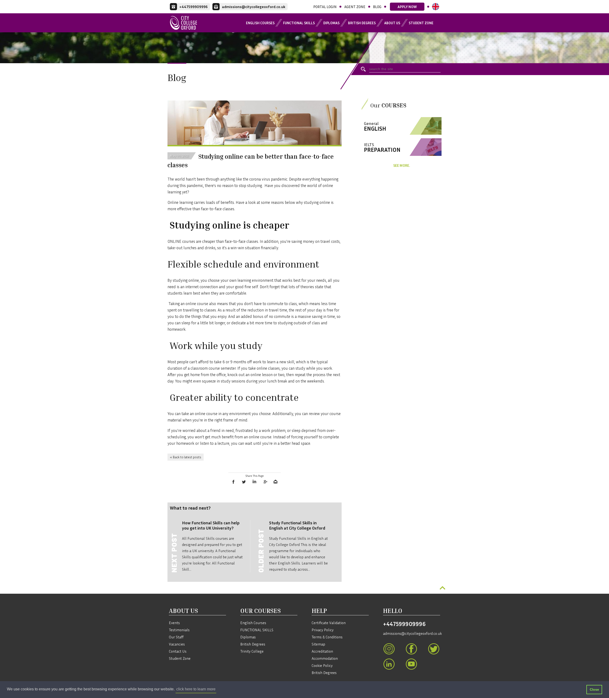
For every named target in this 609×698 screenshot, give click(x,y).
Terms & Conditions (327, 637)
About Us (392, 23)
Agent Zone (354, 6)
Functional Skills (299, 23)
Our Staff (176, 637)
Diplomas (331, 23)
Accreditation (322, 651)
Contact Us (178, 651)
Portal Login (325, 6)
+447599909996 (404, 624)
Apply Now (407, 6)
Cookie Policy (322, 665)
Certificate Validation (329, 622)
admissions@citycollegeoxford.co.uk (411, 633)
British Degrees (362, 23)
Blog (377, 6)
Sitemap (318, 644)
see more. (401, 165)
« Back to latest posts (185, 457)
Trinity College (252, 651)
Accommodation (325, 658)
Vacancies (177, 644)
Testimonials (179, 629)
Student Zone (421, 23)
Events (174, 622)
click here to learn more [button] (196, 689)
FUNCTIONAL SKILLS (256, 629)
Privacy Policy (323, 629)
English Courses (260, 23)
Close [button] (594, 689)
